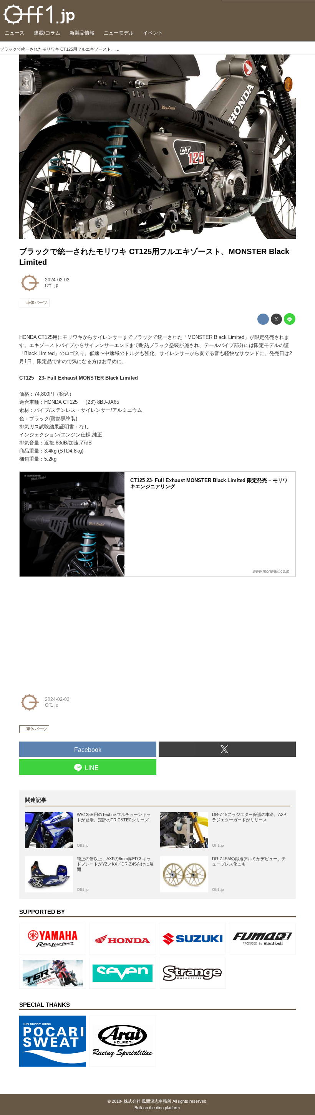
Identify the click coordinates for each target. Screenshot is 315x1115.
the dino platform (164, 1107)
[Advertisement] (76, 630)
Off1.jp (51, 285)
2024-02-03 (57, 279)
